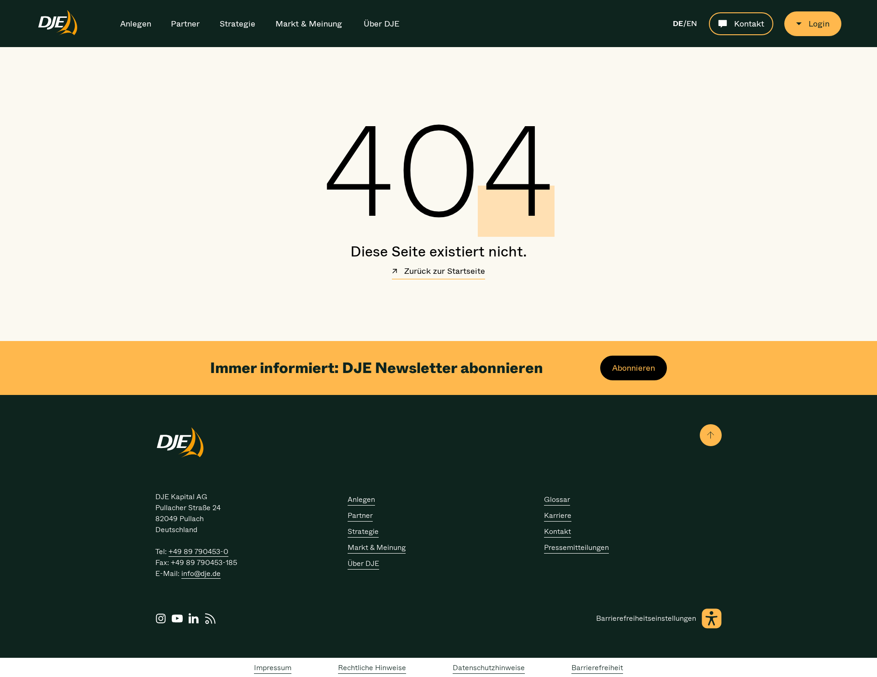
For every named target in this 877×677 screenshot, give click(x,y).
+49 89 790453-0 (198, 551)
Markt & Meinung (308, 24)
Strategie (237, 24)
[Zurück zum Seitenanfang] (711, 435)
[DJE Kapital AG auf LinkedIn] (193, 618)
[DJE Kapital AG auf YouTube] (177, 618)
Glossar (557, 499)
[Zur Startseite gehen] (58, 34)
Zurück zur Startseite (443, 272)
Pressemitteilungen (576, 547)
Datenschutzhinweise (489, 667)
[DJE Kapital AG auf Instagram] (160, 618)
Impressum (272, 667)
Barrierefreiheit (597, 667)
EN (692, 23)
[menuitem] (136, 24)
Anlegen (135, 24)
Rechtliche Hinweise (372, 667)
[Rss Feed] (210, 618)
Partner (185, 24)
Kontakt (557, 531)
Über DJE (382, 24)
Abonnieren (633, 368)
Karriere (557, 515)
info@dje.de (201, 573)
